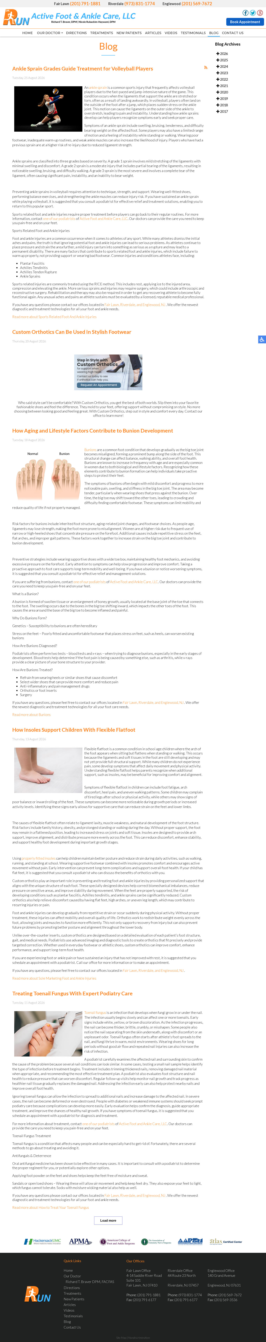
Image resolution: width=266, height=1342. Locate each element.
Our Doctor (48, 33)
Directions (76, 33)
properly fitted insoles (39, 858)
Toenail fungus (95, 1012)
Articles (153, 33)
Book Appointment (245, 22)
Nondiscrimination (139, 1337)
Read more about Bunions (31, 714)
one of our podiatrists (59, 218)
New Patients (129, 33)
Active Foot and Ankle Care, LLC (104, 218)
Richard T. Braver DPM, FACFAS (90, 1281)
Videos (171, 33)
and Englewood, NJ (151, 304)
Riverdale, (128, 304)
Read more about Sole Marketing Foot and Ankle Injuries (54, 978)
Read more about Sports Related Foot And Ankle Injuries (54, 317)
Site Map (121, 1337)
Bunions (90, 450)
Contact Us (232, 33)
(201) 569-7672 (197, 3)
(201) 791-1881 (85, 3)
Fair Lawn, (112, 304)
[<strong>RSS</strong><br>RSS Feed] (205, 67)
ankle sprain (98, 87)
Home (27, 33)
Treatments (101, 33)
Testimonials (193, 33)
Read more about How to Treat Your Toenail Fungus (50, 1207)
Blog (213, 33)
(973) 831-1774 (139, 3)
